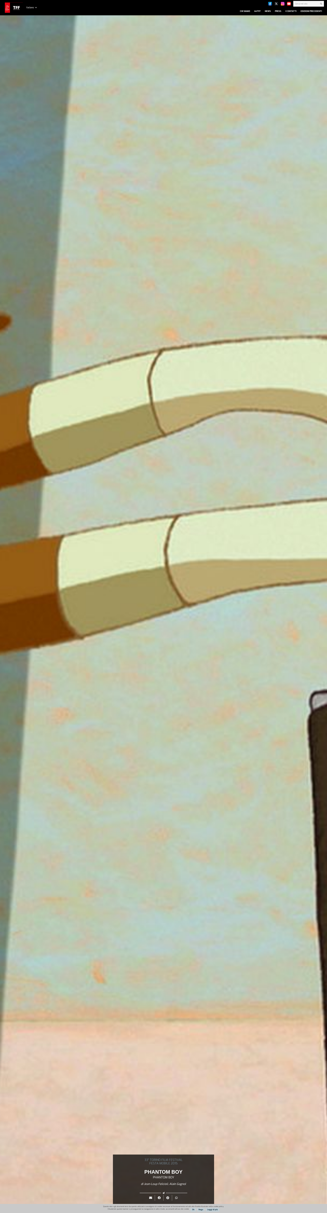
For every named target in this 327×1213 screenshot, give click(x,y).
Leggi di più (212, 1209)
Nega (200, 1209)
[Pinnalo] (168, 1198)
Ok (193, 1209)
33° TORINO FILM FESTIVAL (163, 1160)
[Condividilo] (159, 1198)
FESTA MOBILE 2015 (163, 1163)
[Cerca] (321, 4)
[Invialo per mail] (150, 1198)
